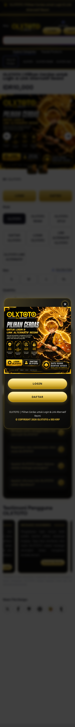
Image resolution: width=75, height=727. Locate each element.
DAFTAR (37, 397)
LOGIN (37, 383)
